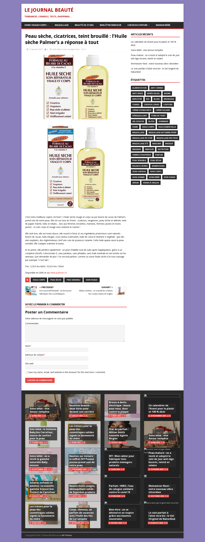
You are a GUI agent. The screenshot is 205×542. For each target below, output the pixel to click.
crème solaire (163, 110)
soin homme (138, 177)
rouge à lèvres (140, 166)
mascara (156, 143)
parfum (159, 155)
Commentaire (32, 323)
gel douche (138, 121)
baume (167, 93)
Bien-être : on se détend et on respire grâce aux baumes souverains (121, 514)
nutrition (163, 149)
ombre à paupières (141, 155)
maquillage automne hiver (162, 132)
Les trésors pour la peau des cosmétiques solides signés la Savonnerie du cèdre (42, 513)
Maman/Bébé (163, 25)
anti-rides (137, 93)
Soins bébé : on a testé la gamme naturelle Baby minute (40, 460)
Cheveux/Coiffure (137, 25)
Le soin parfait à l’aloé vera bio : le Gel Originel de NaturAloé (162, 516)
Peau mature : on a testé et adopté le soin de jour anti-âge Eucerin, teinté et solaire (161, 459)
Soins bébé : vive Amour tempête (147, 50)
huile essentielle (167, 127)
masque (169, 143)
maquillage (138, 132)
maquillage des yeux (167, 138)
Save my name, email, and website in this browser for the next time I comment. (67, 372)
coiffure (167, 104)
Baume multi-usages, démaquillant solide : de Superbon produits (82, 489)
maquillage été (140, 143)
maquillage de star (142, 138)
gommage (163, 121)
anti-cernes (157, 88)
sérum (135, 182)
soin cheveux (139, 171)
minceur (149, 149)
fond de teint (158, 115)
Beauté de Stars (84, 25)
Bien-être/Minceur (110, 25)
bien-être (137, 99)
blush (157, 99)
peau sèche (55, 280)
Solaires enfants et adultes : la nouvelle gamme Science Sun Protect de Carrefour (42, 487)
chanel (136, 104)
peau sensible (73, 280)
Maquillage (62, 25)
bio (147, 99)
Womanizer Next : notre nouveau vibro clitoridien (154, 63)
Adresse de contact (34, 354)
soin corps (155, 171)
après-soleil (153, 93)
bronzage (169, 99)
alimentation (139, 88)
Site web (29, 363)
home (135, 127)
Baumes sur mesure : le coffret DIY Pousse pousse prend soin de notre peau (82, 460)
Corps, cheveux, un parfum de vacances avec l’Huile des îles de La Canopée (81, 514)
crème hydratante (141, 110)
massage (136, 149)
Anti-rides (57, 49)
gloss (151, 121)
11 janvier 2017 (36, 49)
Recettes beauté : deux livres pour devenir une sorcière (81, 408)
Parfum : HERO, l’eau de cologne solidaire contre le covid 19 (121, 489)
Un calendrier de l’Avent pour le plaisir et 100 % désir (161, 408)
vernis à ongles (151, 182)
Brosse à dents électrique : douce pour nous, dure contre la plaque (119, 407)
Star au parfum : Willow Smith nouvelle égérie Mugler (119, 433)
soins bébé (154, 177)
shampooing (158, 166)
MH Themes (67, 535)
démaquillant (139, 115)
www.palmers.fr (58, 272)
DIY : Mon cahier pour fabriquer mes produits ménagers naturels (121, 460)
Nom (27, 345)
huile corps (39, 280)
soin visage (91, 280)
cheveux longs (151, 104)
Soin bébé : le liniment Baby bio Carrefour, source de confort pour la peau (43, 433)
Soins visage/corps (35, 25)
